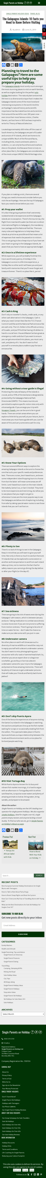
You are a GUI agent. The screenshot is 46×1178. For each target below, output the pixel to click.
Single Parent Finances (12, 958)
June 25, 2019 (30, 30)
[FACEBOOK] (44, 26)
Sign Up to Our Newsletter (11, 1085)
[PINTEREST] (44, 34)
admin (17, 30)
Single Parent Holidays (11, 989)
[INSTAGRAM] (44, 38)
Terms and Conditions (10, 1149)
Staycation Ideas (10, 992)
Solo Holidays (8, 1003)
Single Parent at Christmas (13, 955)
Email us (7, 1043)
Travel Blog (35, 14)
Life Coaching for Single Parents (13, 1153)
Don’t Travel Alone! (9, 1097)
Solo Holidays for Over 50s (11, 1128)
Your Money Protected (10, 1089)
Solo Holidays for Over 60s (11, 1131)
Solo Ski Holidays (8, 1121)
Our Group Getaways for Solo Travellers (16, 1118)
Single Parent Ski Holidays (13, 996)
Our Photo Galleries (9, 1107)
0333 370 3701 (9, 1039)
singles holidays (8, 815)
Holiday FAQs (6, 1146)
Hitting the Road (9, 972)
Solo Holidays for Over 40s (11, 1125)
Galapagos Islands (12, 86)
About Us (5, 1072)
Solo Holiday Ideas (10, 975)
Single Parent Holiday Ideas (17, 14)
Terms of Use (6, 1079)
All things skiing (9, 982)
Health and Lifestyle (8, 949)
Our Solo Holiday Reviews (11, 1135)
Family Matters (7, 945)
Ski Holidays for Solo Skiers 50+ (14, 999)
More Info (17, 1170)
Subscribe (23, 934)
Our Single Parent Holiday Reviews (14, 1110)
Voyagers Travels (9, 410)
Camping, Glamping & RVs (13, 968)
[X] (44, 30)
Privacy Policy (7, 1075)
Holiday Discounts (8, 1143)
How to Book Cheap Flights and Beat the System (19, 895)
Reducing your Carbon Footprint (13, 1156)
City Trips (7, 979)
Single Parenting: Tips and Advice (13, 952)
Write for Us (6, 1082)
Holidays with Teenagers (10, 1103)
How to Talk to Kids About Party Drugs (15, 892)
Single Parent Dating (11, 962)
